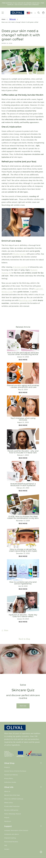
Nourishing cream (25, 300)
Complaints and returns (11, 834)
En (31, 13)
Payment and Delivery (11, 775)
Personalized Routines (11, 841)
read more (23, 360)
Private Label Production (12, 806)
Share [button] (6, 630)
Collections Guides (10, 782)
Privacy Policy (8, 778)
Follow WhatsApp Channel (12, 814)
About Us (7, 791)
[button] (2, 13)
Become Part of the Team (12, 795)
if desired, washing (20, 267)
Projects (6, 817)
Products (7, 767)
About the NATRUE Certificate (13, 799)
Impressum (7, 821)
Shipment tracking (10, 838)
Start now (23, 706)
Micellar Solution (19, 254)
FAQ (5, 845)
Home (3, 19)
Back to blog (24, 639)
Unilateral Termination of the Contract (16, 830)
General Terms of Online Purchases (15, 771)
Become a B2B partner (11, 810)
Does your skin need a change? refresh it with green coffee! (20, 22)
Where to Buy (8, 802)
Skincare (12, 19)
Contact (6, 849)
